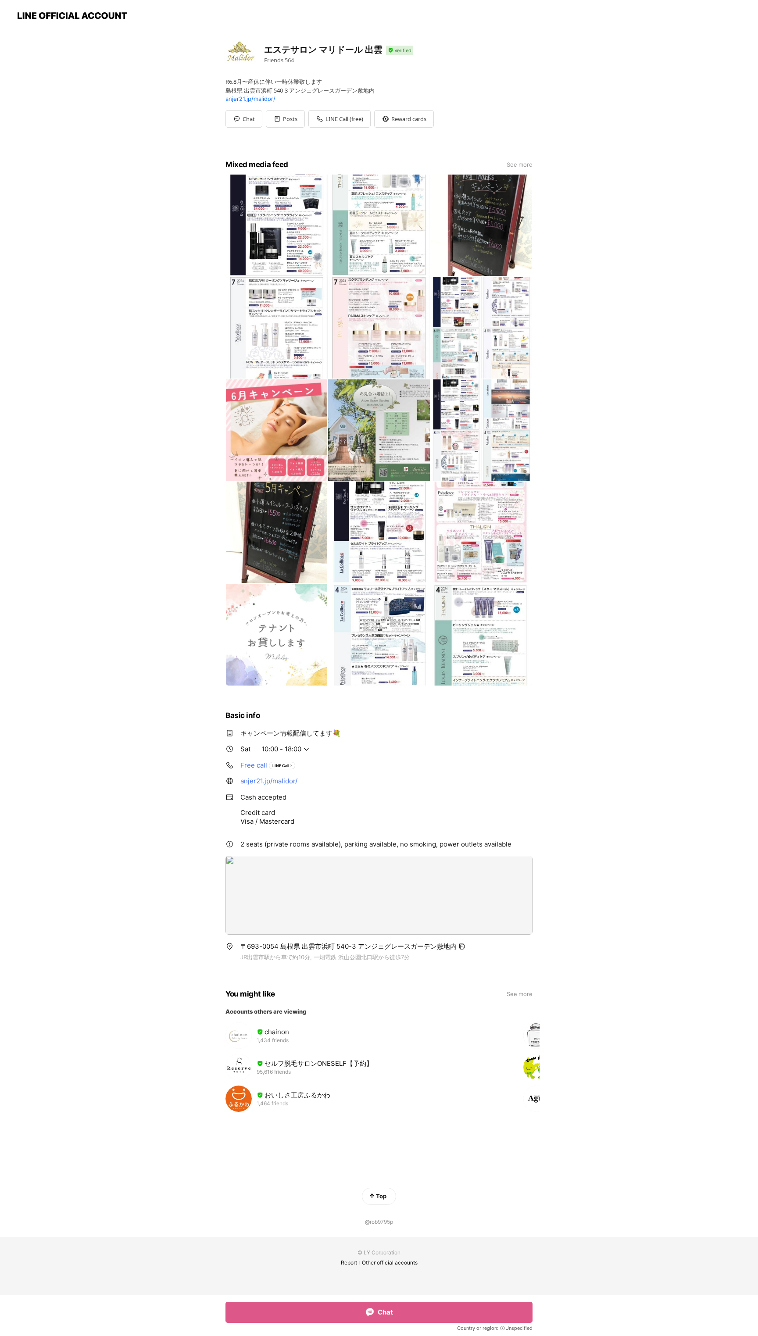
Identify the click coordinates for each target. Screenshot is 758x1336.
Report (349, 1262)
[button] (285, 119)
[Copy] (462, 946)
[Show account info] (399, 51)
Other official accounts (390, 1262)
